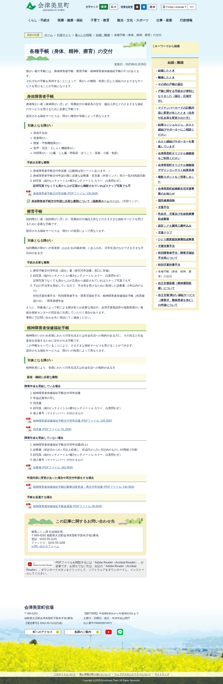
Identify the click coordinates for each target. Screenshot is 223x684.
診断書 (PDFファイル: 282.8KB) (53, 467)
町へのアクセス (42, 631)
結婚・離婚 (103, 35)
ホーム (48, 35)
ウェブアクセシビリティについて (132, 674)
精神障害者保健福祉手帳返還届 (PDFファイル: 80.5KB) (67, 506)
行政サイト (64, 35)
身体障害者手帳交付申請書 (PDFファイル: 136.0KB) (65, 193)
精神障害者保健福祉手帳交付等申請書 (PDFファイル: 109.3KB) (72, 420)
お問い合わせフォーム (45, 546)
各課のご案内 (82, 631)
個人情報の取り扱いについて (95, 674)
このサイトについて (65, 674)
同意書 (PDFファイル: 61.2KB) (52, 429)
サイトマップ (162, 674)
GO (191, 7)
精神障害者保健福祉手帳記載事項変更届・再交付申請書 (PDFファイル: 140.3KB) (83, 486)
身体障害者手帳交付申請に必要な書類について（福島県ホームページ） (76, 201)
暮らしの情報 (83, 35)
